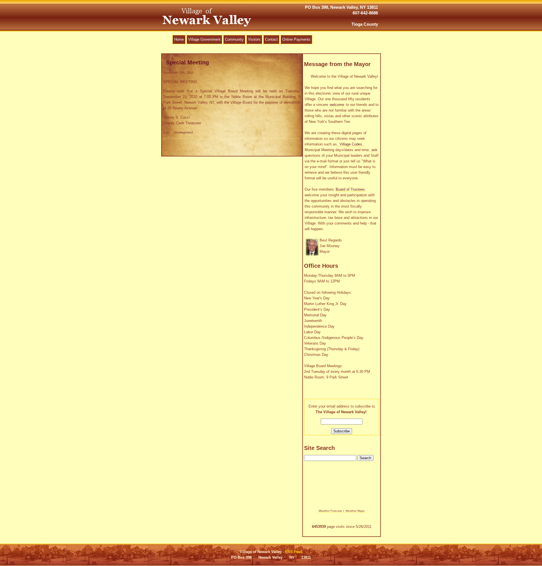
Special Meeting (187, 62)
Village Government (204, 39)
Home (179, 39)
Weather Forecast (330, 510)
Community (234, 39)
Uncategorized (183, 132)
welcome (337, 105)
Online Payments (296, 39)
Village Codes (351, 144)
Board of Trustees (350, 189)
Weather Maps (355, 510)
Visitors (254, 39)
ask (374, 150)
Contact (271, 39)
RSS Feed (293, 552)
